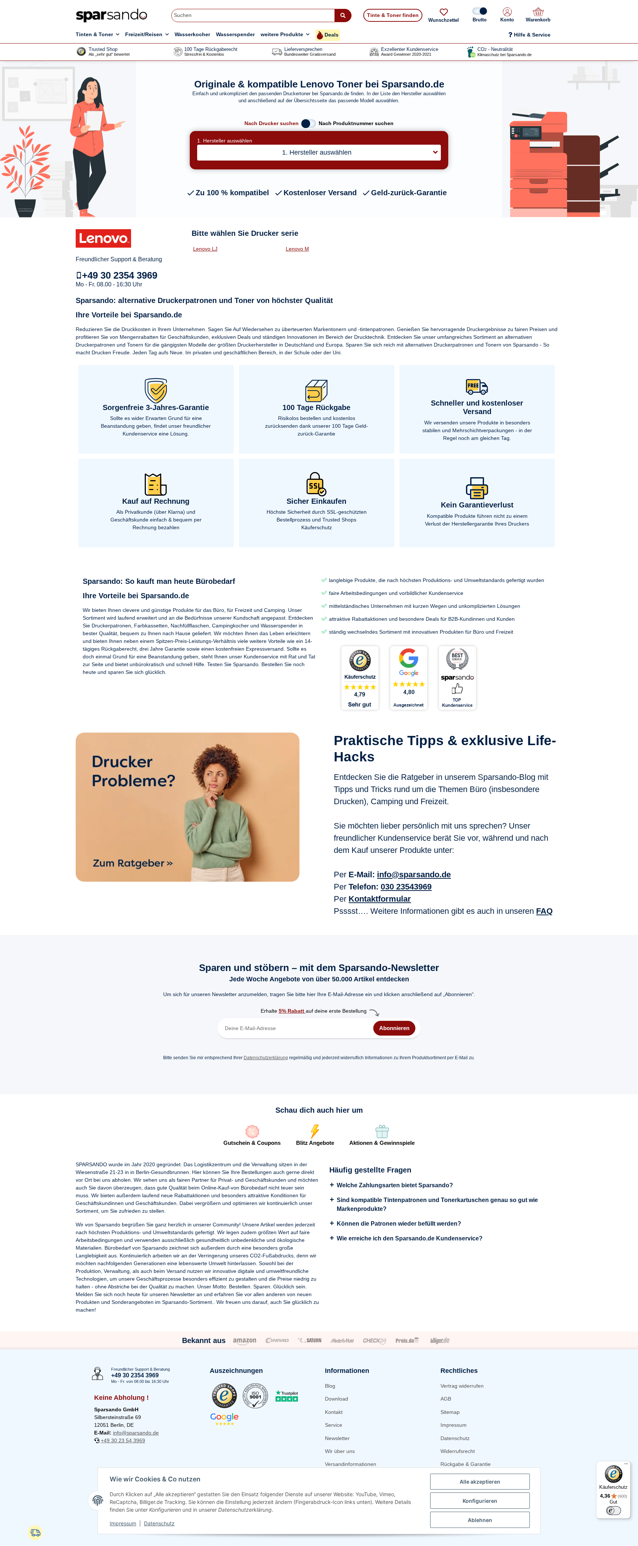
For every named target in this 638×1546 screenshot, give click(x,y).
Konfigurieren (480, 1501)
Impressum (453, 1425)
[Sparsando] (112, 15)
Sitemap (450, 1412)
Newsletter (337, 1438)
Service (333, 1425)
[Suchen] (343, 15)
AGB (445, 1399)
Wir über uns (340, 1451)
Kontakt (334, 1412)
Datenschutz (455, 1438)
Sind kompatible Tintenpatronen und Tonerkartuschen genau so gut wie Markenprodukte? (437, 1204)
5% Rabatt (292, 1011)
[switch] (613, 1510)
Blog (330, 1386)
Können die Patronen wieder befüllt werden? (399, 1223)
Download (336, 1399)
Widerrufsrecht (457, 1451)
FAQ (544, 911)
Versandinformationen (350, 1464)
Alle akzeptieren (480, 1481)
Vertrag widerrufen (462, 1386)
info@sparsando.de (414, 874)
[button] (507, 15)
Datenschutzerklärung (266, 1057)
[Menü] (626, 1465)
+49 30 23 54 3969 (123, 1440)
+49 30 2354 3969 (119, 275)
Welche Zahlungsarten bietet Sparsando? (395, 1185)
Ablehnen (480, 1520)
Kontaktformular (380, 898)
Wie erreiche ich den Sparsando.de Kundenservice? (410, 1238)
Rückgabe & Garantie (465, 1464)
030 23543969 (406, 886)
